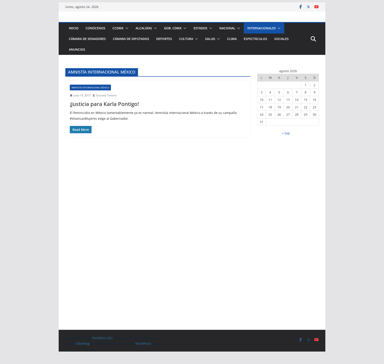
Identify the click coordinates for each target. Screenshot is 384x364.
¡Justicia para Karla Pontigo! (104, 103)
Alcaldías (144, 28)
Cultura (186, 39)
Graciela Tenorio (106, 95)
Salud (210, 39)
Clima (232, 39)
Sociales (281, 39)
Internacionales (261, 28)
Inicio (73, 28)
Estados (200, 28)
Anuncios (77, 49)
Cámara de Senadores (87, 39)
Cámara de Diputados (131, 39)
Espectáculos (255, 39)
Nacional (227, 28)
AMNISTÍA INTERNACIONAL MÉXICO (90, 87)
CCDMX (118, 28)
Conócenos (95, 28)
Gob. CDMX (173, 28)
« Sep (286, 133)
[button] (126, 28)
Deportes (164, 39)
